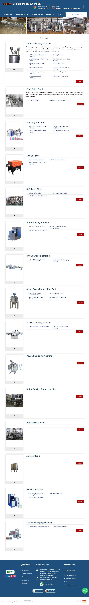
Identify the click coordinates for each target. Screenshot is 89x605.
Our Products (37, 14)
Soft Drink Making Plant (60, 193)
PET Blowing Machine (56, 493)
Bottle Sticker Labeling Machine (39, 326)
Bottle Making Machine (37, 222)
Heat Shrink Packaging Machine (39, 526)
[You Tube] (11, 577)
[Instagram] (14, 577)
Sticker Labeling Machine (38, 322)
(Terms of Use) (27, 600)
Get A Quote (75, 14)
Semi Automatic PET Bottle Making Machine (58, 227)
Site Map (24, 583)
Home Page (8, 14)
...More (80, 81)
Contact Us (50, 14)
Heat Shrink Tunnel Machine (58, 160)
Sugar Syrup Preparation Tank (41, 289)
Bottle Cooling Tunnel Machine (41, 389)
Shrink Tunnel (33, 156)
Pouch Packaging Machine (39, 356)
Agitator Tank (33, 456)
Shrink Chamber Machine (36, 160)
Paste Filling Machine (36, 67)
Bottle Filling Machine (59, 63)
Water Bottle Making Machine (37, 231)
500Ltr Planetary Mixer (56, 293)
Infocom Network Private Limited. (24, 601)
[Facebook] (6, 577)
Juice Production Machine (57, 100)
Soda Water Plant (35, 193)
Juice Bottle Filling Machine (61, 76)
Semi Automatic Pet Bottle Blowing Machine (37, 494)
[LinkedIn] (8, 577)
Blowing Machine (34, 489)
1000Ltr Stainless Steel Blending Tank (36, 298)
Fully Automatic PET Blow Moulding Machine (60, 127)
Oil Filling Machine (58, 55)
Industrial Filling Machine (38, 43)
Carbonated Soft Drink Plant (38, 196)
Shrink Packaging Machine (39, 522)
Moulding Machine (35, 122)
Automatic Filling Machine (60, 72)
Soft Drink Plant (34, 189)
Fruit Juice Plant (34, 89)
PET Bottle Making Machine (37, 226)
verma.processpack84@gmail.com (68, 8)
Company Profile (22, 14)
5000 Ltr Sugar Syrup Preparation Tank (35, 294)
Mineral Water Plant (35, 422)
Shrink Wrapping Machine (39, 256)
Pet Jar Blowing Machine (36, 497)
